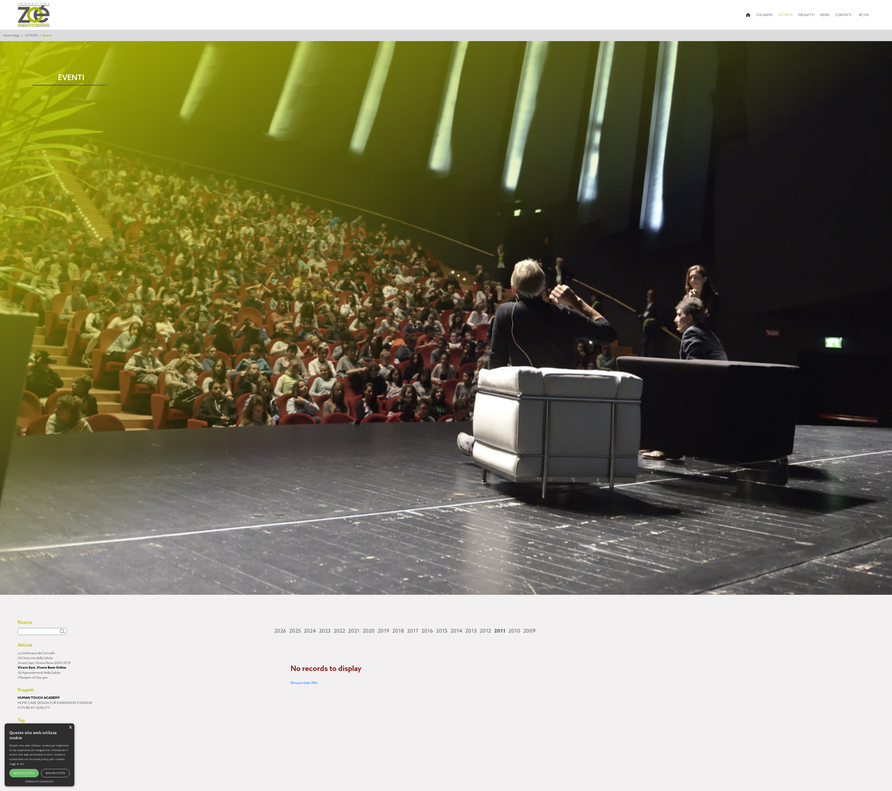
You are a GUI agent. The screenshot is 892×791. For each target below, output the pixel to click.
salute (22, 728)
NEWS (825, 15)
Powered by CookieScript (39, 781)
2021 (354, 631)
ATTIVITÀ (786, 14)
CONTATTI (843, 15)
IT (860, 15)
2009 (529, 631)
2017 (412, 631)
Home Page (11, 35)
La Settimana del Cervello (36, 653)
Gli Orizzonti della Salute (35, 658)
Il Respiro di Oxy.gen (33, 677)
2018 (398, 631)
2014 (456, 631)
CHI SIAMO (764, 15)
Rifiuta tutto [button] (55, 773)
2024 (310, 631)
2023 (325, 631)
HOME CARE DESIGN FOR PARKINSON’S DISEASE (55, 702)
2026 (280, 631)
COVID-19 (25, 747)
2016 (427, 631)
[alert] (39, 754)
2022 (339, 631)
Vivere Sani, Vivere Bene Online (42, 667)
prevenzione (27, 743)
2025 (295, 631)
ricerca (22, 757)
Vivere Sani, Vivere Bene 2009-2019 (44, 662)
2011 (499, 631)
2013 (471, 631)
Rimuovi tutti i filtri (304, 682)
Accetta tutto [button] (24, 773)
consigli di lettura (30, 733)
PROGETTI (806, 15)
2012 (485, 631)
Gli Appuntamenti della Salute (39, 672)
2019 (383, 631)
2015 (441, 631)
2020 (369, 631)
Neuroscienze (28, 762)
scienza (23, 752)
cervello (24, 772)
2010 (514, 631)
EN (866, 15)
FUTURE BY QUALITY (34, 707)
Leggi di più (16, 763)
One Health (26, 738)
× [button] (70, 727)
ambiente (25, 767)
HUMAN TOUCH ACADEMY (39, 697)
